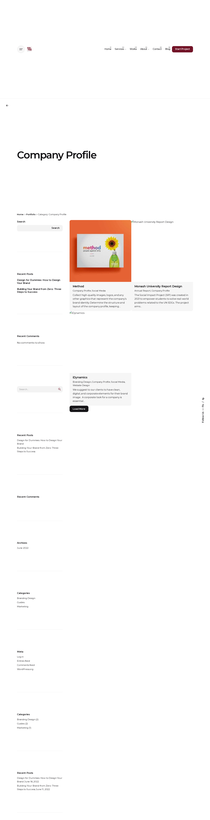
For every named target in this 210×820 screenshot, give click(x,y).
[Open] (77, 226)
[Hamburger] (21, 49)
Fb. (203, 405)
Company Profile (82, 290)
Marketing (22, 606)
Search (21, 221)
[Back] (7, 105)
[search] (59, 389)
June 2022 (22, 548)
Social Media (99, 290)
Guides (21, 602)
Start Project (182, 49)
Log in (20, 656)
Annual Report (142, 290)
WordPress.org (25, 669)
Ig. (203, 398)
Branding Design (26, 598)
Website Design (81, 385)
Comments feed (26, 665)
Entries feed (23, 661)
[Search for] (40, 389)
